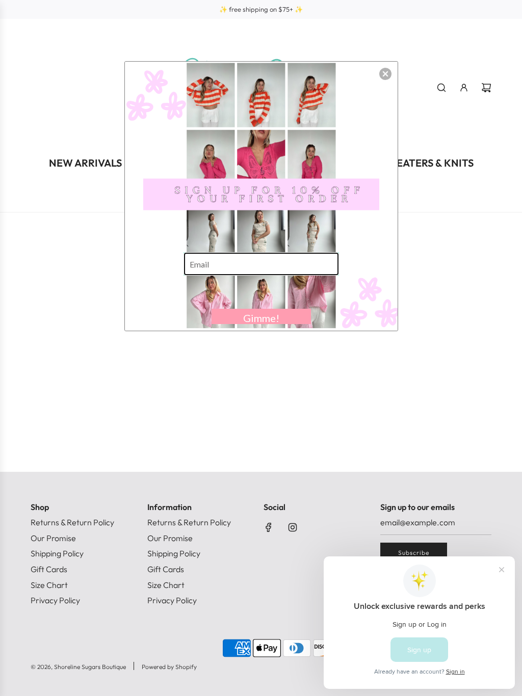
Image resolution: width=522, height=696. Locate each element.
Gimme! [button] (261, 318)
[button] (385, 74)
